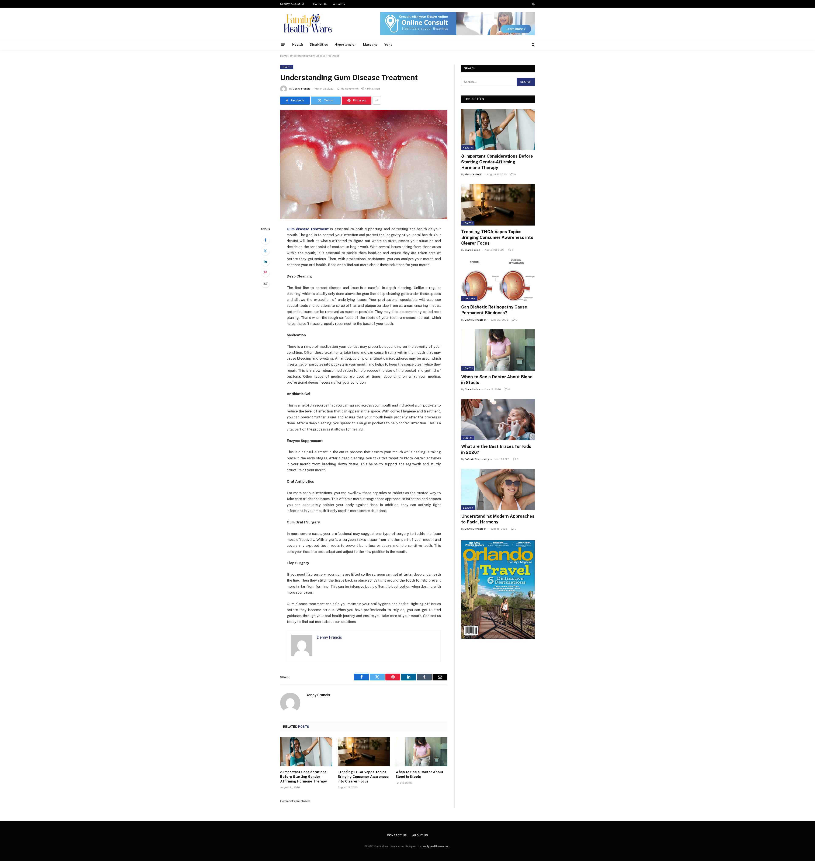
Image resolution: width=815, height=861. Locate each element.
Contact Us (320, 4)
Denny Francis (301, 88)
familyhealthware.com (436, 846)
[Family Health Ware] (307, 23)
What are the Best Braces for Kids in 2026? (496, 449)
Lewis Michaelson (475, 319)
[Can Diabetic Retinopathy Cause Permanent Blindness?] (498, 280)
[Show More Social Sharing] (376, 101)
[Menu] (283, 44)
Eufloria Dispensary (477, 459)
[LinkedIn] (265, 261)
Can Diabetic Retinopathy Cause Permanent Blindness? (494, 309)
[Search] (533, 44)
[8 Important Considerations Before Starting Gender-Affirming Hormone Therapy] (306, 751)
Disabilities (319, 44)
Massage (370, 44)
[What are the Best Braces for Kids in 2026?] (498, 419)
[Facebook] (265, 240)
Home (284, 55)
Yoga (388, 44)
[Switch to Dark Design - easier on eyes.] (533, 4)
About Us (339, 4)
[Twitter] (265, 251)
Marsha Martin (473, 174)
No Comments (350, 88)
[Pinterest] (265, 272)
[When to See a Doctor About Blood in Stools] (421, 751)
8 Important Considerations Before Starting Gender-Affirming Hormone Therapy (303, 776)
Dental (468, 438)
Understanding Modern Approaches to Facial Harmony (497, 519)
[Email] (265, 283)
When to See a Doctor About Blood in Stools (419, 774)
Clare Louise (472, 249)
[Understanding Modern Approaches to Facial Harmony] (498, 489)
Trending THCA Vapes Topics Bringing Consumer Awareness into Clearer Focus (363, 776)
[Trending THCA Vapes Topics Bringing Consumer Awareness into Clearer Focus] (364, 751)
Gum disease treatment (308, 229)
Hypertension (345, 44)
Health (297, 44)
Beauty (468, 507)
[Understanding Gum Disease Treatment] (363, 164)
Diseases (469, 298)
